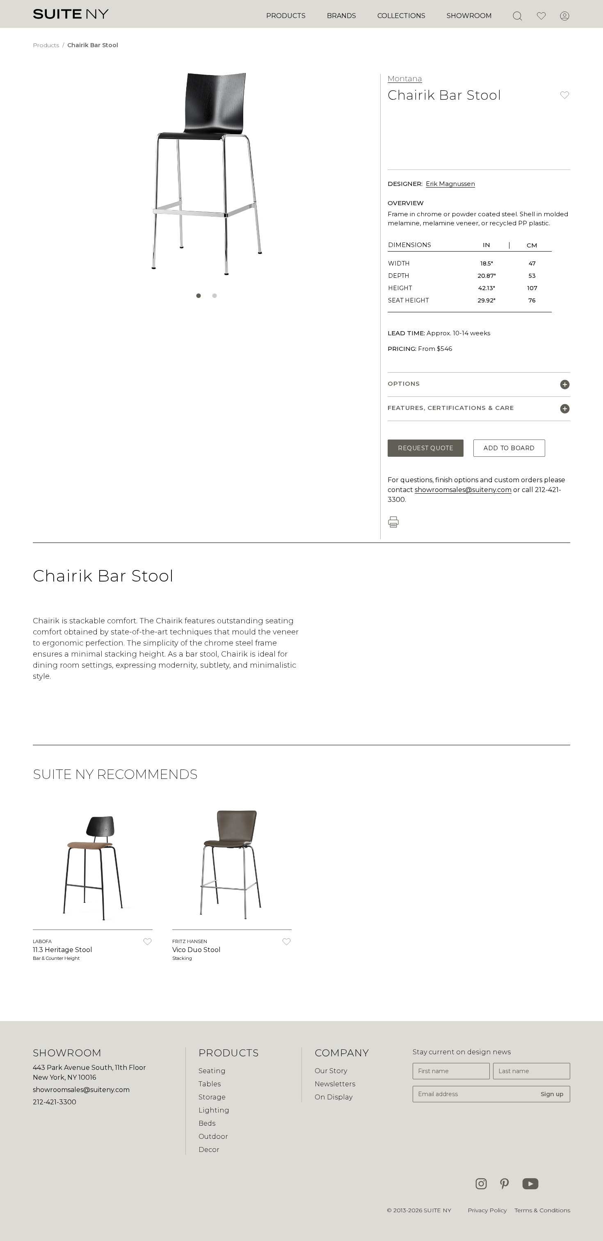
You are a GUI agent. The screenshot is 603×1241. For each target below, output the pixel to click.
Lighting (214, 1110)
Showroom (469, 16)
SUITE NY (437, 1210)
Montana (405, 78)
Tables (210, 1084)
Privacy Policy (487, 1210)
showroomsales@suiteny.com (463, 490)
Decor (209, 1150)
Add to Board (509, 448)
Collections (401, 16)
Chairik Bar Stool (92, 45)
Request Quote (425, 448)
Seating (212, 1071)
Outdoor (213, 1136)
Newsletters (335, 1084)
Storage (212, 1097)
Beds (207, 1123)
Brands (341, 16)
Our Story (331, 1071)
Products (286, 16)
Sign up (552, 1094)
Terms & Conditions (542, 1210)
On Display (333, 1097)
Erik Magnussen (450, 184)
